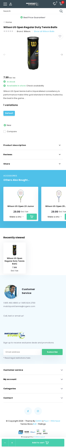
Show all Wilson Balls (44, 31)
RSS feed (55, 420)
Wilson (27, 31)
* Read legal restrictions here (16, 358)
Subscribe (52, 351)
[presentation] (4, 54)
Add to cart (38, 442)
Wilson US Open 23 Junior (20, 206)
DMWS (39, 420)
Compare (12, 131)
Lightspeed (39, 437)
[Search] (61, 11)
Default (9, 113)
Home (9, 22)
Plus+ (46, 420)
